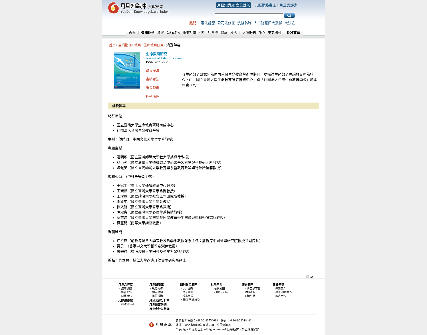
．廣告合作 (279, 296)
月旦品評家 (288, 5)
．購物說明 (248, 292)
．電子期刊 (186, 292)
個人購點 (157, 292)
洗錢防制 (244, 23)
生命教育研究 (154, 45)
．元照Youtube (219, 292)
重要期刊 (274, 32)
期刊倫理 (152, 96)
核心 (261, 32)
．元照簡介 (279, 288)
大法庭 (289, 23)
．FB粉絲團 (218, 288)
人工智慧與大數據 (268, 23)
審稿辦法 (152, 79)
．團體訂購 (248, 296)
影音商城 (126, 292)
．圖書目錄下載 (251, 288)
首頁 (132, 32)
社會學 (213, 32)
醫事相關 (189, 32)
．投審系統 (186, 296)
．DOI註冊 (186, 288)
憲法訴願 (208, 23)
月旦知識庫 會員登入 (233, 5)
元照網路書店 (265, 5)
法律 (160, 32)
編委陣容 (152, 88)
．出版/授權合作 (282, 292)
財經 (202, 32)
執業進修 (126, 296)
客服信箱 (222, 325)
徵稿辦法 (152, 70)
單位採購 (157, 296)
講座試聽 (126, 288)
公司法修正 (226, 23)
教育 (224, 32)
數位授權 (157, 288)
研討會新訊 (128, 304)
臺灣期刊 (125, 45)
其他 (233, 32)
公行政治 (173, 32)
